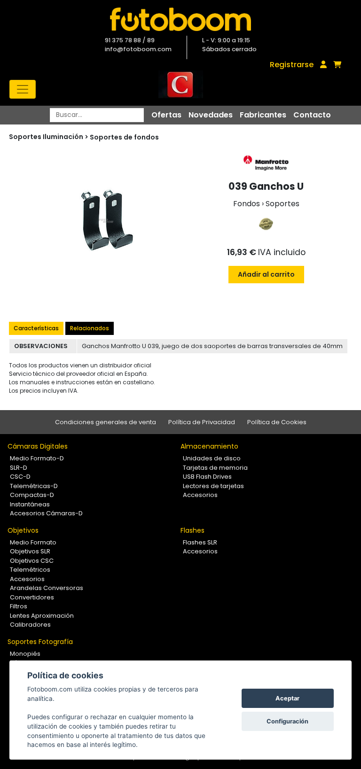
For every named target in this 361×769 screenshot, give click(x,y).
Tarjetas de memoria (215, 467)
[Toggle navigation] (22, 89)
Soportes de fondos (124, 137)
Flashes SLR (200, 542)
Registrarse (292, 64)
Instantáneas (30, 504)
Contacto (312, 114)
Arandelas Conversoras (46, 587)
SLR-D (18, 467)
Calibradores (30, 624)
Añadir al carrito (266, 274)
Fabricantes (263, 114)
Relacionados (89, 328)
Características (36, 328)
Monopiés (25, 653)
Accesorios (200, 494)
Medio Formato (33, 542)
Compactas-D (32, 494)
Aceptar (287, 698)
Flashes (192, 530)
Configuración (287, 721)
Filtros (18, 606)
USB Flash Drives (207, 476)
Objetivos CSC (32, 560)
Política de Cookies (276, 422)
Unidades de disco (212, 458)
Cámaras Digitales (38, 446)
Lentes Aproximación (42, 615)
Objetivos (23, 530)
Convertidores (32, 597)
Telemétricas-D (34, 486)
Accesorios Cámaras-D (46, 513)
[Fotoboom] (180, 19)
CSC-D (20, 476)
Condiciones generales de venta (105, 422)
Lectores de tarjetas (213, 486)
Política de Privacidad (201, 422)
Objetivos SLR (30, 551)
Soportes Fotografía (40, 641)
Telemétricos (30, 569)
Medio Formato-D (37, 458)
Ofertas (166, 114)
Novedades (210, 114)
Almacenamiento (209, 446)
